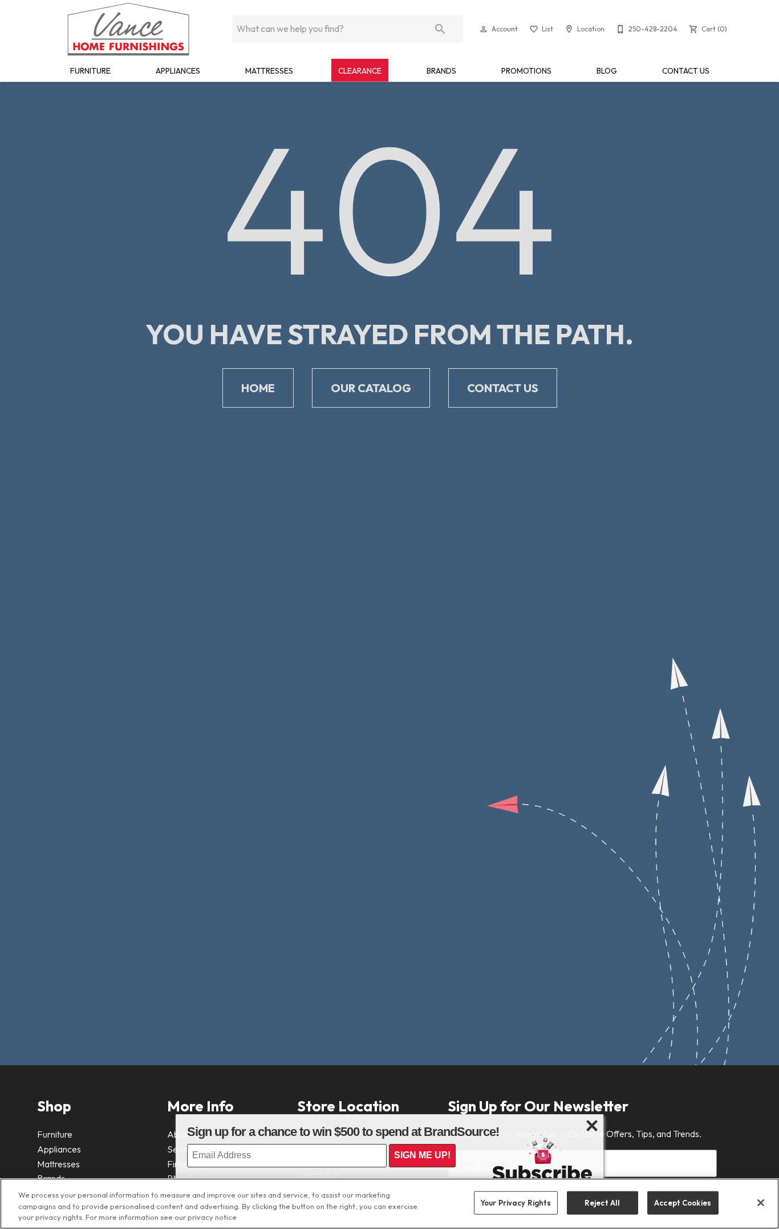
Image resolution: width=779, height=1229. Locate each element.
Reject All (602, 1202)
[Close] (760, 1202)
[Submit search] (440, 29)
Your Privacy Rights (515, 1202)
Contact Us (685, 71)
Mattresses (269, 71)
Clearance (360, 71)
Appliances (178, 71)
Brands (441, 71)
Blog (607, 71)
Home (258, 388)
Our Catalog (371, 388)
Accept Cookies (682, 1202)
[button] (483, 29)
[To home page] (128, 29)
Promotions (526, 71)
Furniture (90, 71)
